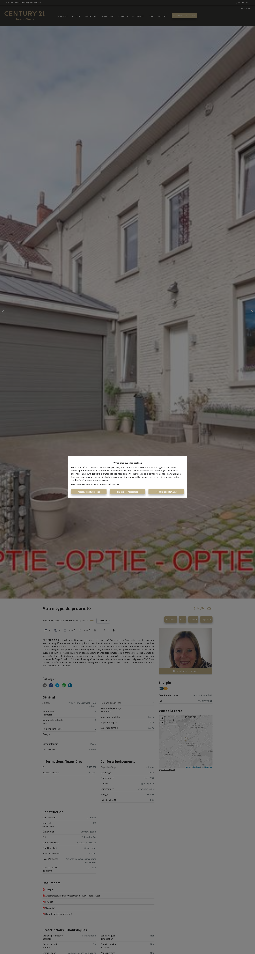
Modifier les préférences (166, 492)
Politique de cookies (81, 484)
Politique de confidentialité (107, 484)
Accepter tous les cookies (89, 492)
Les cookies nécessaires (127, 492)
